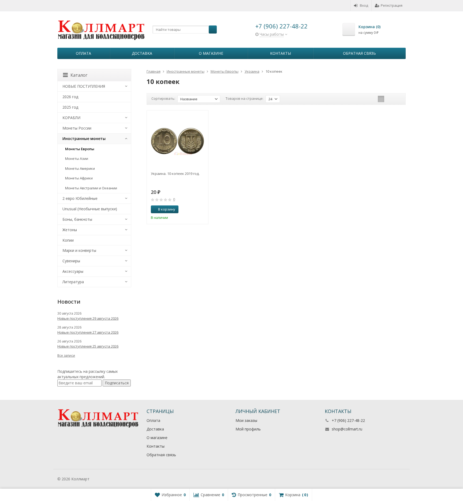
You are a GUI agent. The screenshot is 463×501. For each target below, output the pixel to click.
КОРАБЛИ (71, 117)
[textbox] (184, 29)
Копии (68, 240)
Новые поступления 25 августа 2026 (87, 346)
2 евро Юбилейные (80, 198)
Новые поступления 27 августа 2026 (87, 332)
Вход (364, 5)
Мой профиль (248, 429)
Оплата (83, 53)
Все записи (66, 355)
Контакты (280, 53)
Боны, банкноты (77, 219)
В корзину (166, 209)
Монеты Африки (79, 178)
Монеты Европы (79, 148)
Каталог (78, 75)
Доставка (142, 53)
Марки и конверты (79, 250)
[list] (389, 99)
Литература (73, 281)
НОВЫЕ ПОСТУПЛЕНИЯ (83, 86)
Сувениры (71, 260)
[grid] (381, 99)
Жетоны (69, 229)
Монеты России (76, 128)
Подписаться (117, 382)
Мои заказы (246, 420)
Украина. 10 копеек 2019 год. (175, 173)
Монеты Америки (80, 168)
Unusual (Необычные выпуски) (89, 208)
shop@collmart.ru (347, 429)
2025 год (70, 107)
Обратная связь (359, 53)
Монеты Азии (76, 158)
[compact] (397, 99)
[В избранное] (202, 209)
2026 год (70, 96)
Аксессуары (72, 271)
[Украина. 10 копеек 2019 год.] (177, 141)
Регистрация (391, 5)
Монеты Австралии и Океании (91, 188)
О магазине (211, 53)
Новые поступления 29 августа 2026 (87, 318)
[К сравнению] (194, 209)
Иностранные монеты (84, 138)
